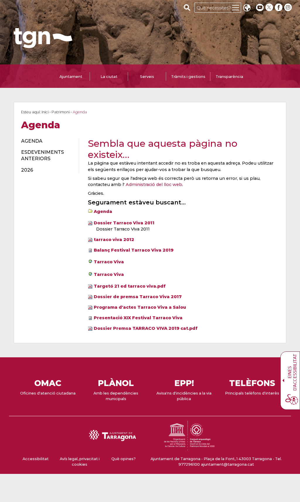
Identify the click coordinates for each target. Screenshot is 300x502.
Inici (45, 112)
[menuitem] (46, 141)
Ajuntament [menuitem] (70, 76)
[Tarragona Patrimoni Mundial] (189, 447)
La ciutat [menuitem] (108, 76)
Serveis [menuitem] (147, 76)
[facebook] (279, 7)
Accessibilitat (36, 459)
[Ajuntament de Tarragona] (43, 45)
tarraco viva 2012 (114, 239)
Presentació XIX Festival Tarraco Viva (138, 317)
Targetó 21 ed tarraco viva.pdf (130, 286)
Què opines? (123, 459)
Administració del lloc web (154, 184)
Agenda (103, 211)
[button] (246, 8)
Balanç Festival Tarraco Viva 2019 (133, 250)
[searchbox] (187, 7)
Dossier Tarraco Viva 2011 (124, 223)
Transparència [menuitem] (229, 76)
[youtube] (260, 7)
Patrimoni (61, 112)
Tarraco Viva (109, 261)
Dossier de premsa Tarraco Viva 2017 (138, 296)
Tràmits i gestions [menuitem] (188, 76)
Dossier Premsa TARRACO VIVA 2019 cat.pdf (145, 328)
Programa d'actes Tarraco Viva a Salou (140, 307)
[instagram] (288, 7)
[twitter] (270, 7)
